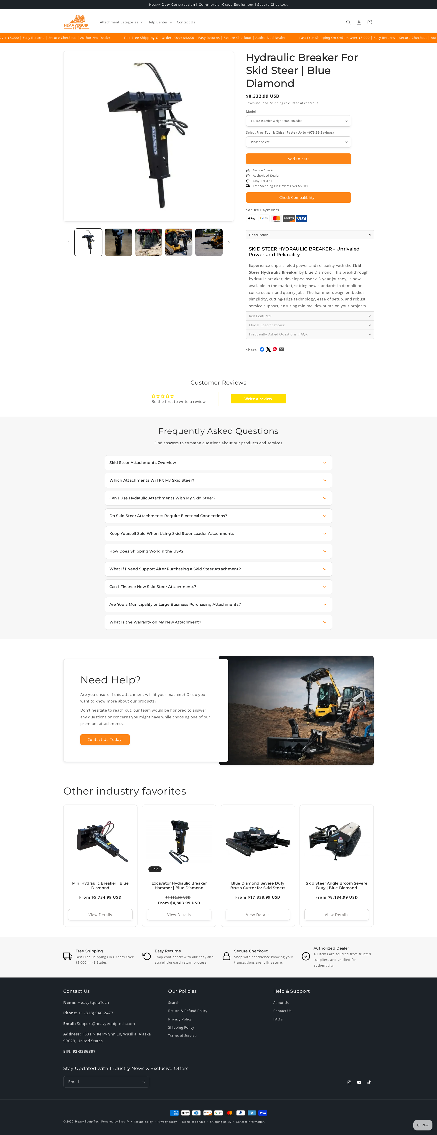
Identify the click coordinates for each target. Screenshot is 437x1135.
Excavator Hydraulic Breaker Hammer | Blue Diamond (179, 885)
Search (174, 1002)
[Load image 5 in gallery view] (209, 242)
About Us (281, 1002)
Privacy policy (167, 1121)
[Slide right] (229, 242)
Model (251, 111)
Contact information (250, 1121)
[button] (121, 22)
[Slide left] (68, 242)
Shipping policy (220, 1121)
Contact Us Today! (105, 739)
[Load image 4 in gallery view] (179, 242)
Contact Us (282, 1010)
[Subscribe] (143, 1081)
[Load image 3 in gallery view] (149, 242)
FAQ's (278, 1019)
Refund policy (143, 1121)
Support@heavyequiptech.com (106, 1023)
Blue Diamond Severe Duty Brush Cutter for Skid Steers (257, 885)
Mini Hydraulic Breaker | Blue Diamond (100, 885)
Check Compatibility (297, 197)
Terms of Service (182, 1035)
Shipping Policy (181, 1027)
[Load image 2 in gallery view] (118, 242)
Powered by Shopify (115, 1121)
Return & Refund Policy (188, 1010)
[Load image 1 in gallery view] (88, 242)
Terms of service (194, 1121)
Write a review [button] (258, 398)
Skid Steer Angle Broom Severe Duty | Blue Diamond (336, 885)
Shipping (276, 103)
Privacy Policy (180, 1019)
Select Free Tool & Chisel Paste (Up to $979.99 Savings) (290, 132)
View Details (100, 914)
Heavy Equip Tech (87, 1121)
